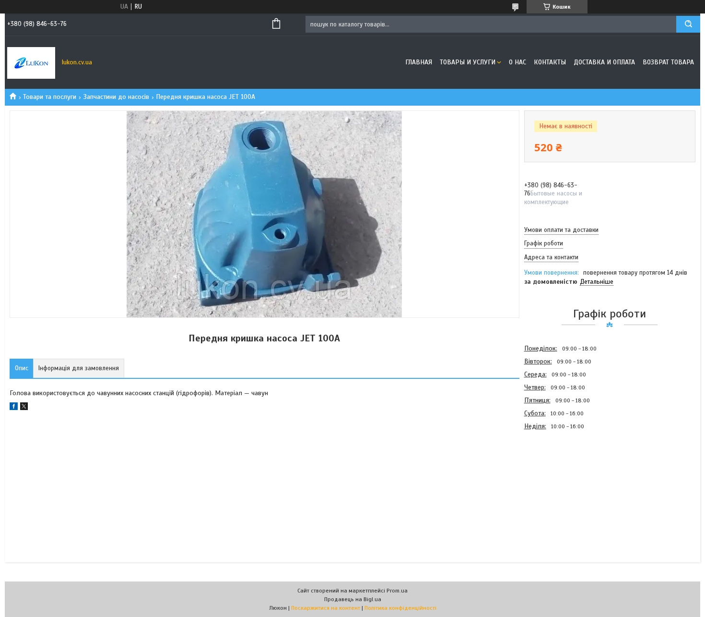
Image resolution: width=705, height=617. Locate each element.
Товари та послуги (49, 97)
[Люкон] (31, 62)
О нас (517, 62)
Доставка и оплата (604, 62)
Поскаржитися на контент (325, 608)
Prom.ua (397, 590)
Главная (418, 62)
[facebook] (14, 408)
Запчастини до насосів (116, 97)
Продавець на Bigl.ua (352, 599)
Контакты (550, 62)
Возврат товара (668, 62)
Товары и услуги (467, 62)
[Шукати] (688, 24)
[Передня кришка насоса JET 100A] (558, 484)
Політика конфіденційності (400, 608)
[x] (24, 408)
